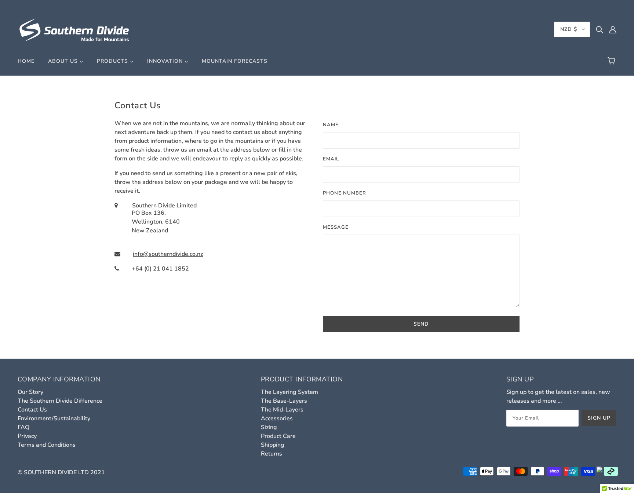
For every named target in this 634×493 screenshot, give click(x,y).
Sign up (599, 417)
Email (331, 159)
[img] (599, 29)
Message (336, 227)
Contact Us (32, 410)
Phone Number (344, 193)
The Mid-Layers (282, 410)
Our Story (30, 392)
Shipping (272, 445)
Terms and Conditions (47, 445)
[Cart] (612, 61)
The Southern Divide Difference (60, 401)
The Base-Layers (284, 401)
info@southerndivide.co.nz (168, 254)
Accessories (277, 418)
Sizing (269, 427)
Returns (271, 454)
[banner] (74, 29)
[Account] (612, 29)
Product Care (278, 436)
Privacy (27, 436)
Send (421, 323)
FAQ (23, 427)
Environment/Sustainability (54, 418)
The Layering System (289, 392)
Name (331, 125)
